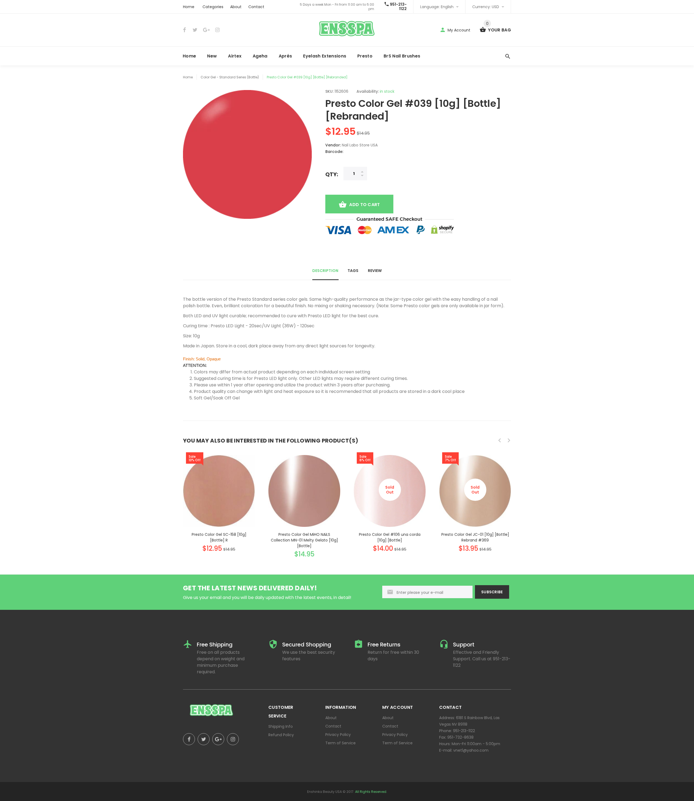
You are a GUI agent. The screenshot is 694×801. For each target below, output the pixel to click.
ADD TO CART (364, 204)
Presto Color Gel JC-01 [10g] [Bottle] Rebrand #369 (475, 537)
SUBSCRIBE (492, 592)
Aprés (285, 56)
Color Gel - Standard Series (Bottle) (230, 77)
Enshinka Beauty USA (324, 791)
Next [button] (509, 440)
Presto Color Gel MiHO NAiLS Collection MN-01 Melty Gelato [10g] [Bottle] (304, 540)
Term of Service (340, 743)
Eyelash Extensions (324, 56)
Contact (256, 6)
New (212, 56)
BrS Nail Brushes (402, 56)
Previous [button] (499, 440)
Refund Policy (281, 735)
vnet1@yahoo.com (471, 750)
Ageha (260, 56)
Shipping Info (280, 726)
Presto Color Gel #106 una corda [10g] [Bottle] (389, 537)
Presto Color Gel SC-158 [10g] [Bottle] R (219, 537)
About (236, 6)
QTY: (331, 174)
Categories (213, 6)
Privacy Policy (338, 734)
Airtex (235, 56)
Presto (364, 56)
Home (188, 6)
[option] (219, 498)
